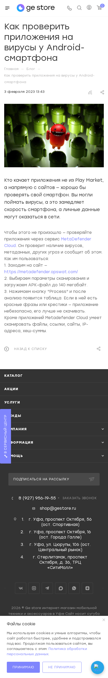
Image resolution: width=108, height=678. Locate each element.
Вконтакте (20, 588)
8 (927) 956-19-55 (37, 498)
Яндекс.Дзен (87, 588)
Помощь (13, 456)
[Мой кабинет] (89, 8)
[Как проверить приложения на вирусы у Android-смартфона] (54, 135)
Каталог (13, 376)
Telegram (47, 588)
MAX (60, 588)
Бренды (12, 416)
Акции (11, 389)
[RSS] (90, 92)
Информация (18, 442)
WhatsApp (74, 588)
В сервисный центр (5, 435)
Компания (15, 429)
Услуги (12, 402)
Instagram (34, 588)
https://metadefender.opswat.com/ (41, 272)
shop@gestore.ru (58, 508)
